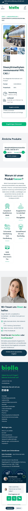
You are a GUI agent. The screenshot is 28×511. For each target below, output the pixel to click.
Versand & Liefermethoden (9, 439)
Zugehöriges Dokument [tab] (14, 124)
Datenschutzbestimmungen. (14, 504)
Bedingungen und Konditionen (10, 441)
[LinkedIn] (3, 390)
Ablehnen (19, 508)
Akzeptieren (10, 508)
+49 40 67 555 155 (7, 381)
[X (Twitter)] (5, 390)
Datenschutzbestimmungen (10, 437)
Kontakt (4, 433)
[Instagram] (8, 390)
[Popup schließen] (24, 476)
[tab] (9, 498)
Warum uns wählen (7, 430)
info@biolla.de (5, 383)
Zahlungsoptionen (7, 435)
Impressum (5, 443)
